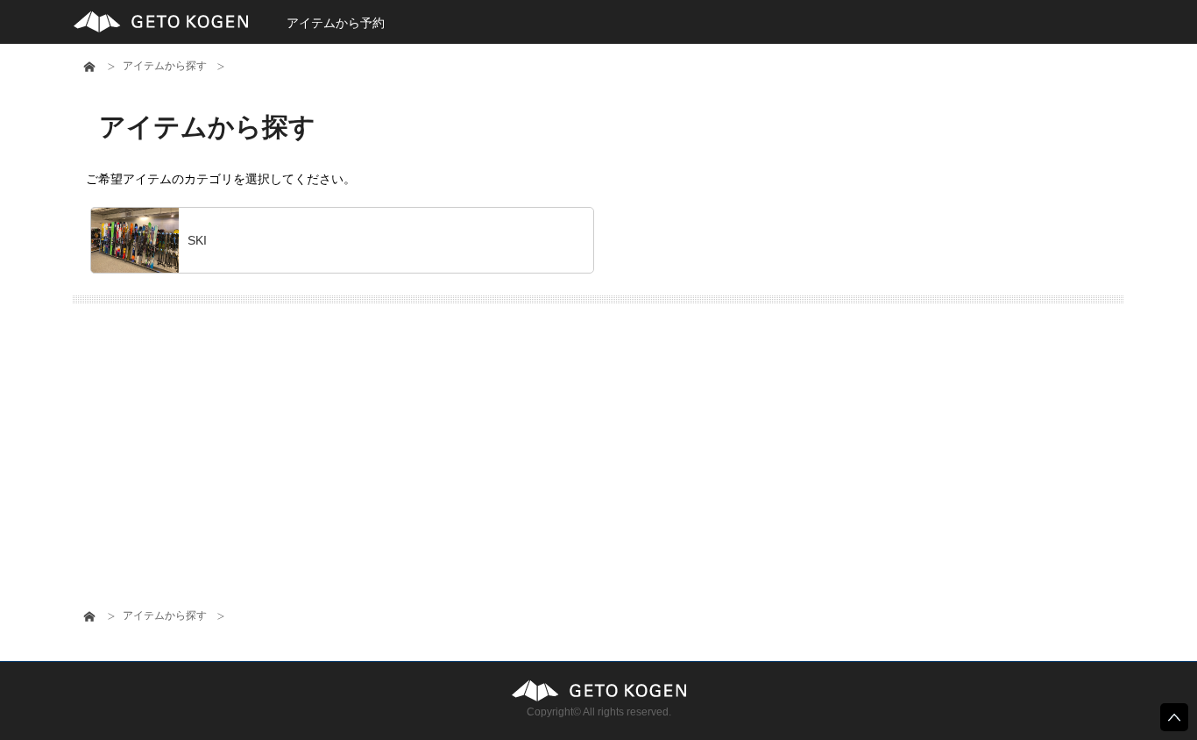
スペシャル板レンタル (598, 690)
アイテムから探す (165, 66)
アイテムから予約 (336, 23)
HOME (89, 67)
